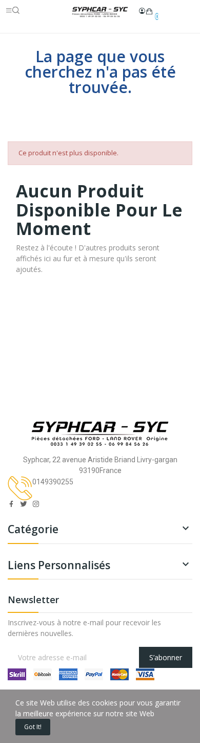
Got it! (33, 726)
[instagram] (35, 504)
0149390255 (52, 482)
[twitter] (23, 504)
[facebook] (11, 504)
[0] (149, 11)
